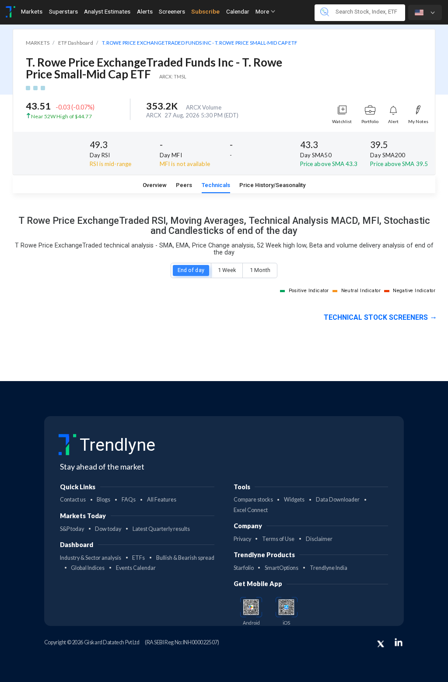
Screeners (172, 11)
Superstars (63, 11)
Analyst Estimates (107, 11)
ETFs (138, 558)
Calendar (237, 11)
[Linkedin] (398, 642)
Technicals (216, 185)
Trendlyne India (328, 568)
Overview (155, 185)
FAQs (129, 499)
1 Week (227, 270)
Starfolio (244, 568)
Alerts (145, 11)
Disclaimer (319, 539)
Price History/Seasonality (272, 185)
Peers (184, 185)
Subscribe (205, 11)
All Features (161, 499)
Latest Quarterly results (161, 529)
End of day (191, 270)
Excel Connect (251, 510)
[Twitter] (380, 643)
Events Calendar (136, 568)
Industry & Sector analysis (90, 558)
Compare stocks (253, 499)
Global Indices (88, 568)
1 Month (260, 270)
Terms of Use (278, 539)
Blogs (103, 499)
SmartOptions (281, 568)
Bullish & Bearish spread (185, 558)
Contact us (73, 499)
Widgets (294, 499)
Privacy (242, 539)
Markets (31, 11)
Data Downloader (338, 499)
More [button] (263, 11)
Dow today (108, 529)
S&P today (72, 529)
